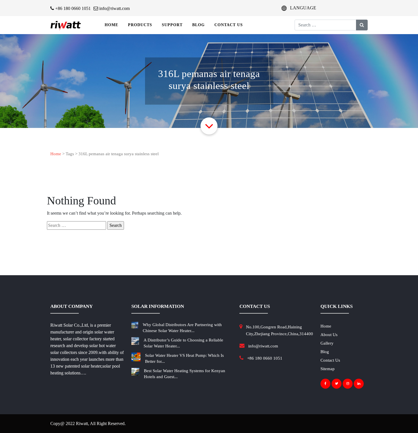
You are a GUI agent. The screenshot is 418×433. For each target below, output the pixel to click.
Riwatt (82, 423)
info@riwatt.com (114, 8)
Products (140, 25)
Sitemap (327, 368)
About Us (329, 334)
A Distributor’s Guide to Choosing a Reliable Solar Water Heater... (183, 343)
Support (172, 25)
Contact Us (228, 25)
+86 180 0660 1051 (72, 8)
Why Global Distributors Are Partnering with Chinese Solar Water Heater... (182, 327)
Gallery (327, 343)
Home (111, 25)
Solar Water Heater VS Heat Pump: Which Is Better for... (184, 358)
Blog (198, 25)
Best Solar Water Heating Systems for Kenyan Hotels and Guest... (184, 373)
